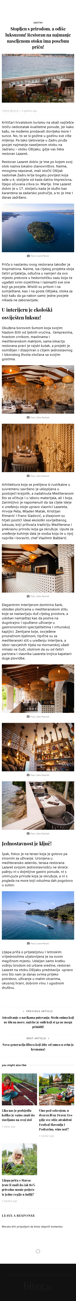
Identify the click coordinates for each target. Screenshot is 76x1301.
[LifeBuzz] (38, 1286)
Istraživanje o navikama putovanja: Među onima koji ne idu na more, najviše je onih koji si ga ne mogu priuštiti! (38, 1022)
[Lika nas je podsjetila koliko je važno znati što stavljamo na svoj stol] (19, 1089)
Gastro (38, 23)
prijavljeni (23, 1226)
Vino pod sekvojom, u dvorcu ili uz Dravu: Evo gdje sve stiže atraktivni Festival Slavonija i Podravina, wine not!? (55, 1120)
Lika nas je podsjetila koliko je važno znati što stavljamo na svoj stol (18, 1115)
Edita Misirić (11, 110)
